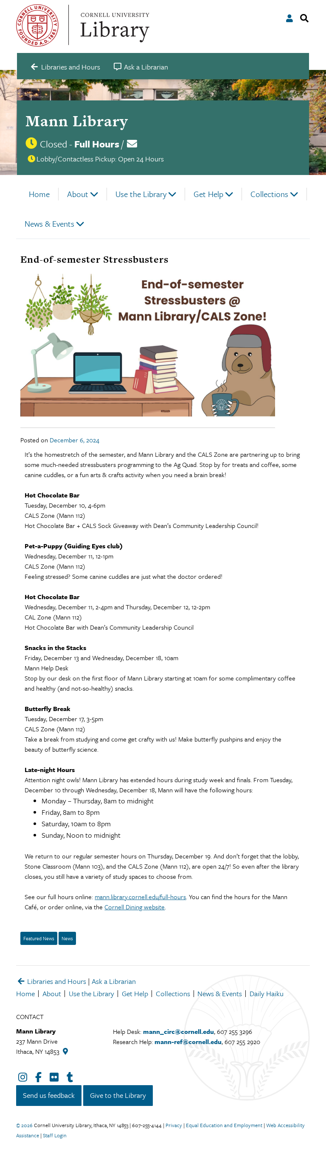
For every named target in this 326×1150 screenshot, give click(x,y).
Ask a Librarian (114, 981)
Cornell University (37, 25)
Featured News (38, 938)
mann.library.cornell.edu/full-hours (140, 896)
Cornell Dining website (134, 906)
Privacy (174, 1125)
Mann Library (76, 120)
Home (39, 194)
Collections (269, 194)
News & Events (49, 223)
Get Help (208, 194)
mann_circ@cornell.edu (178, 1031)
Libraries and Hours (55, 981)
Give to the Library (118, 1095)
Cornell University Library (114, 25)
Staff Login (55, 1135)
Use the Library (140, 194)
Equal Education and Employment (224, 1125)
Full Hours (96, 144)
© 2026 (24, 1125)
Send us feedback (49, 1095)
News (67, 938)
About (77, 194)
